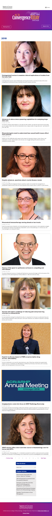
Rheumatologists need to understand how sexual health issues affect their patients (25, 133)
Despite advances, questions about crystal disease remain (22, 180)
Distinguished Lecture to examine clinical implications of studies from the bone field (25, 76)
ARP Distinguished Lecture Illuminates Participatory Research (26, 479)
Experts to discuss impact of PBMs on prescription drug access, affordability (21, 357)
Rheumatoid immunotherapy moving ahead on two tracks (21, 222)
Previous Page (9, 458)
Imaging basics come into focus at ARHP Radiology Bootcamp (23, 404)
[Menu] (46, 7)
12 (38, 458)
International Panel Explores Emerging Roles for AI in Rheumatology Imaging (26, 489)
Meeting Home (6, 26)
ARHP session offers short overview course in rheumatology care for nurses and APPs (25, 448)
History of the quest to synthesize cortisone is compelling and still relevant (23, 268)
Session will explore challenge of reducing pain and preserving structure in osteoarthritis (23, 312)
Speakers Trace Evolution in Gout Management (25, 493)
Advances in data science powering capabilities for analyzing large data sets (25, 120)
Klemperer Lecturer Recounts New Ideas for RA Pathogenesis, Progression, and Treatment (25, 484)
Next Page (43, 458)
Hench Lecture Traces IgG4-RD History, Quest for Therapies (24, 475)
